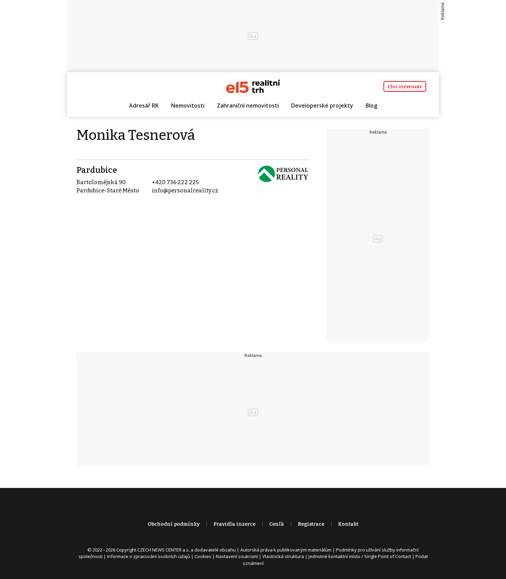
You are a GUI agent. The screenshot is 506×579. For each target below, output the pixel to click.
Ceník (276, 524)
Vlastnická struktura (283, 556)
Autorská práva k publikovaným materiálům (285, 550)
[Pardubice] (283, 173)
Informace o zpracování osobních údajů (148, 556)
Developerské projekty (322, 105)
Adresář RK (144, 105)
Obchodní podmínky (174, 524)
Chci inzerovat (405, 86)
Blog (371, 105)
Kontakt (348, 524)
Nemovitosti (187, 105)
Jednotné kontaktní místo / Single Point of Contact (359, 556)
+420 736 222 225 (175, 182)
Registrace (311, 524)
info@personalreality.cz (185, 190)
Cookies (202, 556)
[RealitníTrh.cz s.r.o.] (253, 85)
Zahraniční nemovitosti (248, 105)
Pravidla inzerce (234, 524)
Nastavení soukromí (237, 556)
